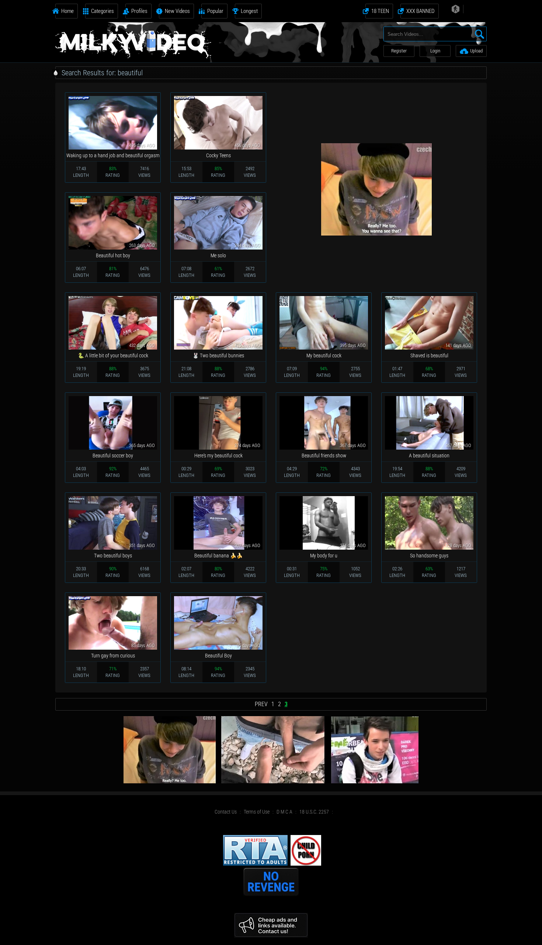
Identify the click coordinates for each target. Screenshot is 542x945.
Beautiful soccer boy (113, 455)
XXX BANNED (420, 11)
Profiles (139, 11)
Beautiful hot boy (113, 255)
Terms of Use (257, 812)
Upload (476, 51)
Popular (215, 11)
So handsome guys (429, 556)
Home (67, 11)
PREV (261, 704)
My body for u (323, 556)
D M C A (284, 812)
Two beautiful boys (113, 556)
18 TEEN (380, 11)
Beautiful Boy (218, 656)
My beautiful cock (323, 355)
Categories (102, 11)
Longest (249, 11)
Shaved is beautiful (429, 355)
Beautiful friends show (324, 455)
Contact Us (226, 812)
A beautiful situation (429, 455)
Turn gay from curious (113, 656)
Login (435, 51)
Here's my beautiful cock (218, 455)
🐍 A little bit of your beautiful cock (113, 355)
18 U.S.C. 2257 (314, 812)
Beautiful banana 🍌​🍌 (218, 556)
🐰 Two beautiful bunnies (218, 355)
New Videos (177, 11)
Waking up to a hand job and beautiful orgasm (113, 155)
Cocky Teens (218, 155)
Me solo (218, 255)
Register (399, 51)
